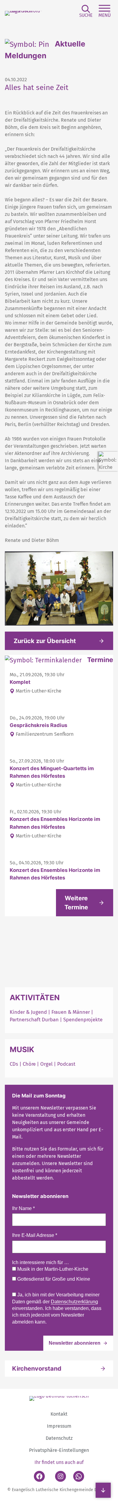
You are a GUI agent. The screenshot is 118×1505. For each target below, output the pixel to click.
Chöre (29, 1064)
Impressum (59, 1426)
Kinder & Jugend (29, 1012)
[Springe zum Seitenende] (103, 1490)
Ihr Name (23, 1208)
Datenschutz (59, 1438)
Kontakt (59, 1414)
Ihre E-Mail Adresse (34, 1235)
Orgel (46, 1064)
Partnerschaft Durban (34, 1020)
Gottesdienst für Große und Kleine (53, 1279)
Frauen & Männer (70, 1012)
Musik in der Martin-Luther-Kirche (52, 1269)
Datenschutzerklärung (74, 1301)
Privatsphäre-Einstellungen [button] (59, 1450)
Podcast (66, 1064)
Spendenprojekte (83, 1020)
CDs (14, 1064)
